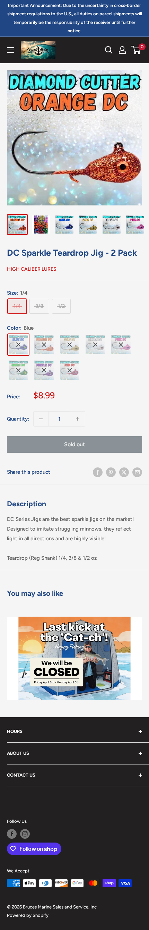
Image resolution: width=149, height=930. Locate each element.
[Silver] (95, 344)
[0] (136, 50)
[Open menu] (10, 50)
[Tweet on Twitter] (124, 472)
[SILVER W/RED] (70, 370)
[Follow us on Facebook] (12, 834)
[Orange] (44, 344)
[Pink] (121, 344)
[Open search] (109, 50)
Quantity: (18, 419)
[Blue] (18, 344)
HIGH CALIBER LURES (31, 269)
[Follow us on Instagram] (25, 834)
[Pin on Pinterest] (111, 472)
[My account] (122, 50)
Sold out (74, 444)
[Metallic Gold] (70, 344)
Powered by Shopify (28, 915)
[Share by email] (137, 472)
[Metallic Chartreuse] (18, 370)
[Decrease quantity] (41, 419)
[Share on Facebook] (98, 472)
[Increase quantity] (77, 419)
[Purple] (44, 370)
